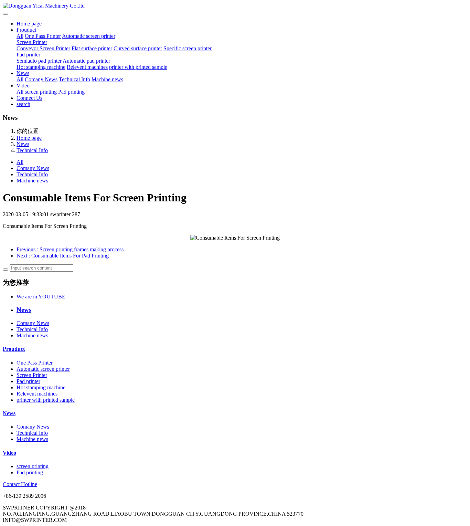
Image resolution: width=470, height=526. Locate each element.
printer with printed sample (138, 67)
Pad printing (71, 92)
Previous (70, 249)
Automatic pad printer (86, 61)
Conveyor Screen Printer (43, 48)
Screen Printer (32, 42)
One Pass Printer (43, 36)
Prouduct (26, 30)
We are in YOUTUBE (41, 296)
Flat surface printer (92, 48)
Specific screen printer (187, 48)
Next (63, 256)
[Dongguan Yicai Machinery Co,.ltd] (235, 6)
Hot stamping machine (41, 67)
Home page (29, 24)
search (23, 104)
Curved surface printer (138, 48)
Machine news (107, 79)
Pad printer (28, 54)
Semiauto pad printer (39, 61)
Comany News (41, 79)
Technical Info (74, 79)
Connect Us (29, 98)
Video (23, 85)
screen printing (41, 92)
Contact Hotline (20, 484)
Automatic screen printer (88, 36)
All (20, 36)
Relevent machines (87, 67)
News (23, 73)
